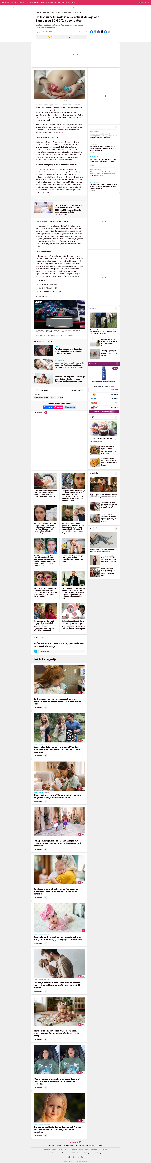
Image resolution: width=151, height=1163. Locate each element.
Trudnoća (46, 12)
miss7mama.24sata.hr (44, 335)
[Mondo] (47, 1149)
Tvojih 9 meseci (55, 12)
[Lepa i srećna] (74, 1149)
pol (62, 132)
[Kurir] (54, 1149)
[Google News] (82, 1157)
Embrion (60, 397)
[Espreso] (60, 1149)
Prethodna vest (44, 390)
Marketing (98, 1153)
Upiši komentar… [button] (44, 652)
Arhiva (103, 1153)
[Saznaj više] (116, 308)
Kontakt (69, 1153)
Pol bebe (52, 397)
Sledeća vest (75, 390)
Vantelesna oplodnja (41, 397)
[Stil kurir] (99, 1149)
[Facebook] (69, 1157)
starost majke (41, 221)
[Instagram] (73, 1157)
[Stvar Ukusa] (67, 1149)
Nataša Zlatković (67, 335)
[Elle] (87, 1149)
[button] (82, 31)
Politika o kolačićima (77, 1153)
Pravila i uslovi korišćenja (59, 1153)
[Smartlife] (94, 1149)
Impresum (48, 1153)
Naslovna (38, 12)
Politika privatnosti (89, 1153)
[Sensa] (81, 1149)
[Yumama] (5, 2)
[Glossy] (105, 1149)
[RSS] (77, 1157)
